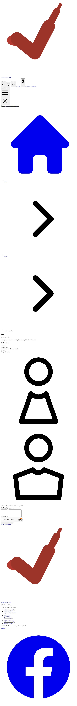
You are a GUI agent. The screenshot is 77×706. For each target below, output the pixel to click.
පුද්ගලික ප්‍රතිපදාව (8, 623)
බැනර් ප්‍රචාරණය (8, 611)
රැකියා (8, 83)
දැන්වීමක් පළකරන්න (30, 86)
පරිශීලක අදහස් (7, 616)
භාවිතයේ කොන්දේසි (9, 622)
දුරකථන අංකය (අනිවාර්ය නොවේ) (10, 349)
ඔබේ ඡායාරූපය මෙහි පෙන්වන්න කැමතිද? (12, 505)
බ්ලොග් (18, 86)
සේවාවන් (13, 81)
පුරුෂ (7, 352)
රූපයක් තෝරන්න (5, 507)
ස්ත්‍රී (3, 352)
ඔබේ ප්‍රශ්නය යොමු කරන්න (7, 523)
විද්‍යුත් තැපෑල (4, 347)
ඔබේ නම (3, 345)
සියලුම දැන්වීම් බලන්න (10, 612)
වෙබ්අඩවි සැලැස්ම (8, 620)
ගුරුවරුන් (3, 81)
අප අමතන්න (7, 615)
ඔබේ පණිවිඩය (5, 516)
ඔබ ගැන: (3, 350)
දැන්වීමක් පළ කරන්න (9, 610)
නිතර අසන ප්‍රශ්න (8, 618)
